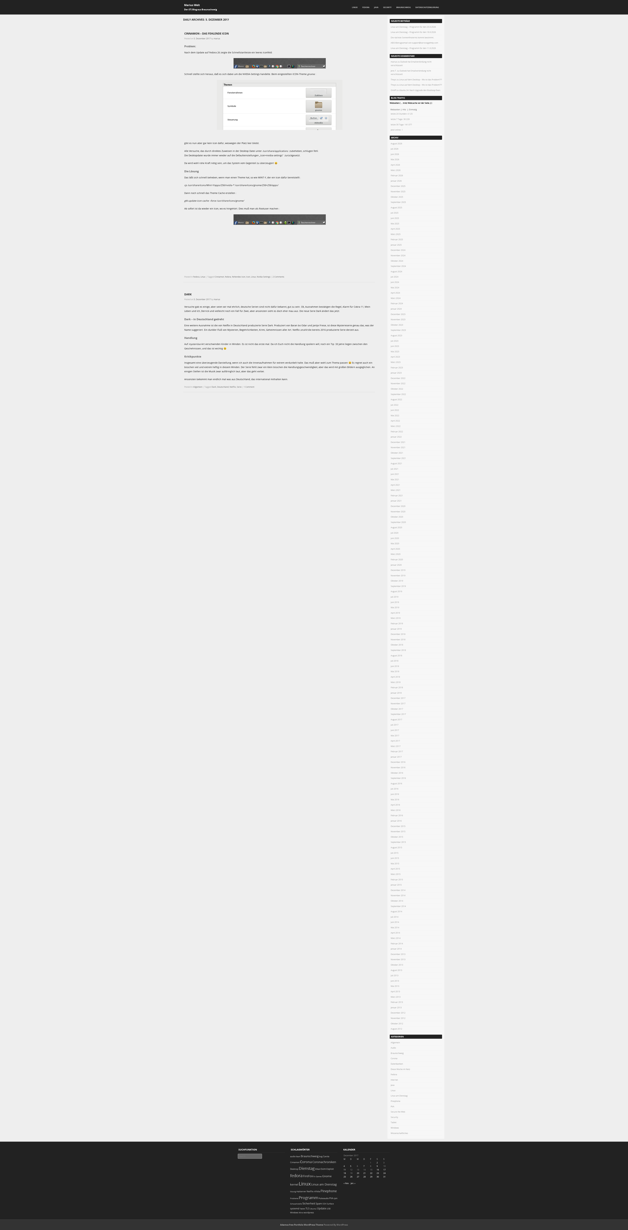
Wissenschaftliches (399, 1133)
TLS (307, 1208)
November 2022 (398, 383)
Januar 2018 (396, 692)
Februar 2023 (397, 367)
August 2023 (396, 335)
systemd (294, 1208)
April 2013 (395, 991)
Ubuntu (313, 1208)
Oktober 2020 (397, 516)
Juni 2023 (395, 346)
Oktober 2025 (397, 197)
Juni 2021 (395, 474)
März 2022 (396, 426)
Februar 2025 (397, 239)
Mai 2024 (395, 287)
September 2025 (398, 202)
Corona (394, 1058)
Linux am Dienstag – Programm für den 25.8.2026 (413, 27)
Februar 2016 (397, 815)
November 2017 (398, 703)
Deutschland (223, 387)
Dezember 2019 (398, 570)
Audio (393, 1047)
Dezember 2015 (398, 826)
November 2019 (398, 575)
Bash (298, 1156)
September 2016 (398, 778)
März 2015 (396, 874)
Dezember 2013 (398, 954)
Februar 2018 (397, 687)
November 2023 (398, 319)
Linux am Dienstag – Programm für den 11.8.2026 (413, 48)
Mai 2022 (395, 415)
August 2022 (396, 399)
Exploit (330, 1168)
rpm (335, 1198)
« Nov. (346, 1183)
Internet (394, 1079)
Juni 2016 (395, 794)
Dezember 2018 (398, 634)
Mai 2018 (395, 671)
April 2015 (395, 868)
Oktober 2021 (397, 452)
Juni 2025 (395, 218)
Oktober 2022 (397, 388)
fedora (228, 276)
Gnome (327, 1176)
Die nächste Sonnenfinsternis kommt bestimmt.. (412, 37)
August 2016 (396, 783)
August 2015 (396, 847)
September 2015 (398, 842)
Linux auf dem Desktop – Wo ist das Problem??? (420, 79)
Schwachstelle (296, 1204)
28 (364, 1176)
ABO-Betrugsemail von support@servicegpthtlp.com (414, 42)
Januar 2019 (396, 629)
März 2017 (396, 746)
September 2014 (398, 906)
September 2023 (398, 330)
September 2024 (398, 266)
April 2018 (395, 676)
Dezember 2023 (398, 314)
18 (345, 1173)
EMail (317, 1169)
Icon (248, 276)
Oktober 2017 (397, 709)
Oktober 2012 (397, 1023)
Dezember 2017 (398, 698)
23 (378, 1173)
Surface (330, 1204)
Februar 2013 (397, 1002)
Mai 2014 (395, 927)
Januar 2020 (396, 565)
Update (321, 1208)
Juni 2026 (395, 154)
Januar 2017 (396, 756)
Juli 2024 (394, 276)
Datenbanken (397, 1063)
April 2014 (395, 932)
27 (358, 1176)
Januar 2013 (396, 1007)
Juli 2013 (394, 975)
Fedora (365, 7)
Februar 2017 (397, 751)
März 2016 (396, 810)
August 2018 (396, 655)
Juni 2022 (395, 410)
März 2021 (396, 490)
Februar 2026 (397, 175)
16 (378, 1169)
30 (378, 1176)
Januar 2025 (396, 244)
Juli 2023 (394, 341)
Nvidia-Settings (263, 276)
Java (376, 7)
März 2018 (396, 682)
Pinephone (395, 1101)
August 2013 (396, 970)
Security (387, 7)
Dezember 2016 (398, 762)
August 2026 (396, 143)
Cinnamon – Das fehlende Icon (206, 33)
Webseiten (395, 109)
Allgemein (197, 387)
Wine (301, 1212)
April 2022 (395, 420)
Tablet (393, 1122)
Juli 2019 (394, 596)
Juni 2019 (395, 602)
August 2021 (396, 463)
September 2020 (398, 522)
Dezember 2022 (398, 378)
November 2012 (398, 1018)
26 (351, 1176)
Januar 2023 (396, 372)
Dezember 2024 (398, 250)
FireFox (308, 1176)
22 (371, 1173)
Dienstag (307, 1168)
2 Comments (278, 276)
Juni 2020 (395, 538)
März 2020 (396, 554)
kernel (294, 1184)
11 (345, 1169)
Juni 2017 (395, 730)
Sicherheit (308, 1203)
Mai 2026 (395, 159)
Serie (239, 387)
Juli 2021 (394, 468)
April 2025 (395, 228)
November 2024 (398, 255)
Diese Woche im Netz (400, 1069)
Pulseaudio (324, 1198)
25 (345, 1176)
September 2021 (398, 458)
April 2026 (395, 164)
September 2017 (398, 714)
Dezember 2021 (398, 442)
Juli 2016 (394, 788)
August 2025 (396, 207)
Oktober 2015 (397, 836)
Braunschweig (403, 7)
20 (358, 1173)
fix (314, 1176)
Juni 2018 (395, 666)
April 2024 (395, 292)
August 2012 (396, 1028)
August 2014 (396, 911)
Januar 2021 (396, 500)
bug (321, 1156)
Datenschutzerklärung (427, 7)
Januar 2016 (396, 820)
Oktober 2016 (397, 773)
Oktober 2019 (397, 580)
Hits (404, 109)
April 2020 (395, 549)
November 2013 (398, 959)
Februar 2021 (397, 495)
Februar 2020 (397, 559)
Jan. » (353, 1183)
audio (293, 1156)
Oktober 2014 (397, 900)
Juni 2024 (395, 282)
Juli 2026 (394, 148)
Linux (355, 7)
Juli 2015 (394, 853)
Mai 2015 (395, 863)
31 (384, 1176)
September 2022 (398, 394)
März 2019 (396, 618)
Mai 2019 (395, 607)
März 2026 (396, 170)
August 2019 (396, 591)
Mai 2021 (395, 479)
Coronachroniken (324, 1162)
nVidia (317, 1191)
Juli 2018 (394, 660)
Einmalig (413, 109)
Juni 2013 (395, 980)
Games (319, 1176)
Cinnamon (219, 276)
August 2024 (396, 271)
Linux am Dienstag (399, 1095)
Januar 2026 (396, 181)
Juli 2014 (394, 917)
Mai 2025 (395, 223)
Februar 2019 (397, 623)
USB (329, 1208)
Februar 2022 (397, 431)
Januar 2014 (396, 948)
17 (384, 1169)
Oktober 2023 (397, 324)
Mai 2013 (395, 986)
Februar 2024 (397, 303)
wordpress (309, 1212)
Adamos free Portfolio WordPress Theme (301, 1224)
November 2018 (398, 639)
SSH (324, 1204)
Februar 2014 (397, 943)
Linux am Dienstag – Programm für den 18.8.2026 (413, 32)
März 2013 (396, 997)
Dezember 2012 (398, 1012)
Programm (308, 1197)
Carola (326, 1156)
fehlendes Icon (238, 276)
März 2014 (396, 938)
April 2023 (395, 356)
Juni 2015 (395, 858)
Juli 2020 (394, 532)
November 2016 (398, 767)
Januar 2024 (396, 308)
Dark (188, 294)
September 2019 (398, 586)
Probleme (294, 1198)
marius (217, 38)
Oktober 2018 (397, 644)
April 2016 (395, 804)
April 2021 (395, 485)
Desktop (294, 1168)
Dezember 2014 (398, 890)
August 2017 (396, 719)
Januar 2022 (396, 436)
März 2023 (396, 362)
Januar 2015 (396, 884)
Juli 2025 (394, 212)
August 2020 (396, 527)
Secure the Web (398, 1111)
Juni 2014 (395, 922)
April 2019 (395, 612)
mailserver (301, 1191)
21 (364, 1173)
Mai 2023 (395, 351)
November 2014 (398, 895)
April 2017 (395, 740)
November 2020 (398, 511)
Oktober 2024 (397, 261)
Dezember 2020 (398, 506)
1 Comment (249, 387)
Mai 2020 (395, 543)
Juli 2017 (394, 724)
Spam (319, 1203)
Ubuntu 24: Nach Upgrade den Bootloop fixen (419, 90)
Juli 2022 (394, 405)
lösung (293, 1191)
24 (384, 1173)
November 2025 (398, 191)
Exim (323, 1168)
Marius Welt (192, 5)
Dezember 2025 (398, 186)
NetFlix (233, 387)
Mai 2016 (395, 799)
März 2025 (396, 234)
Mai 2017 (395, 735)
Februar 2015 (397, 879)
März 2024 (396, 298)
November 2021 (398, 447)
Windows (395, 1127)
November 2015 (398, 831)
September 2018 (398, 650)
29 (371, 1176)
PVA (392, 1106)
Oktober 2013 (397, 964)
